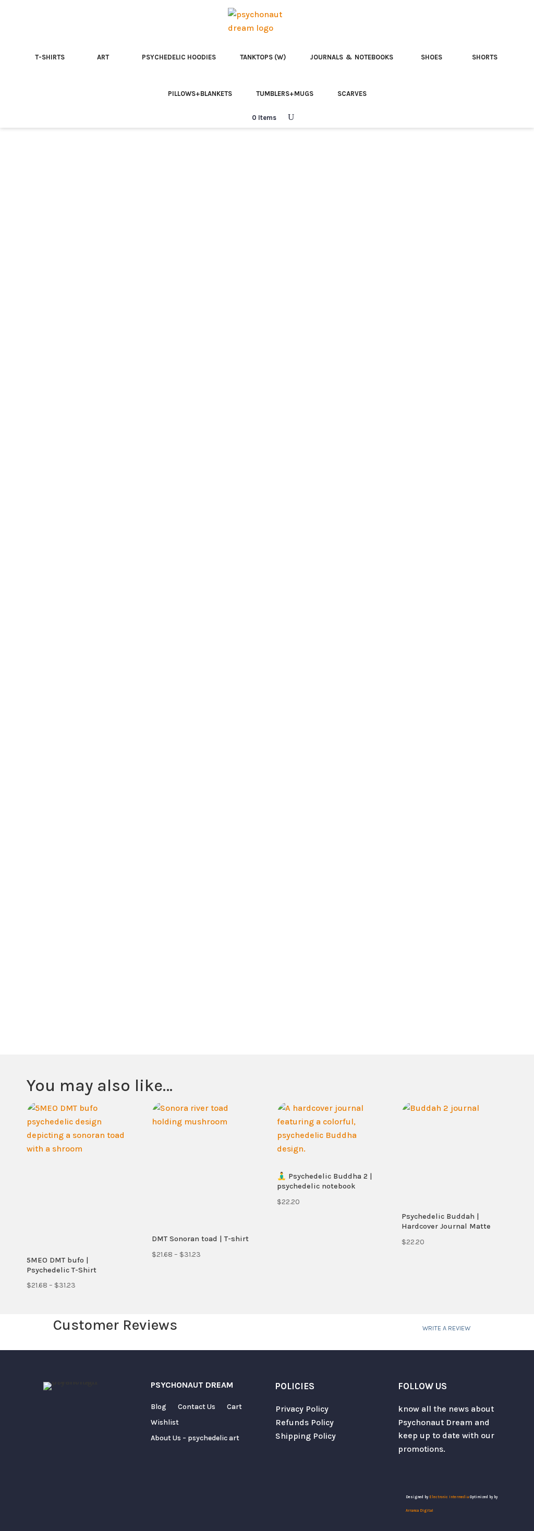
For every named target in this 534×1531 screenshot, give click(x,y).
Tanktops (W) (263, 57)
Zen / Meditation (86, 160)
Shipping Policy (305, 1436)
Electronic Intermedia (449, 1497)
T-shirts (50, 57)
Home (37, 160)
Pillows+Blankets (200, 93)
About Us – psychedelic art (195, 1438)
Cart (234, 1407)
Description (309, 680)
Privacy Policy (302, 1409)
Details (381, 680)
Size (289, 481)
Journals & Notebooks (351, 57)
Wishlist (165, 1423)
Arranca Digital (419, 1511)
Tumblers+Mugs (284, 93)
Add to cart (393, 594)
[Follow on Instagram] (427, 1471)
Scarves (352, 93)
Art (103, 57)
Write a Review (446, 1328)
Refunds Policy (304, 1422)
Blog (158, 1407)
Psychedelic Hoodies (179, 57)
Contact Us (196, 1407)
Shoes (431, 57)
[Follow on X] (406, 1471)
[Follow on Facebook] (448, 1471)
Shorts (484, 57)
